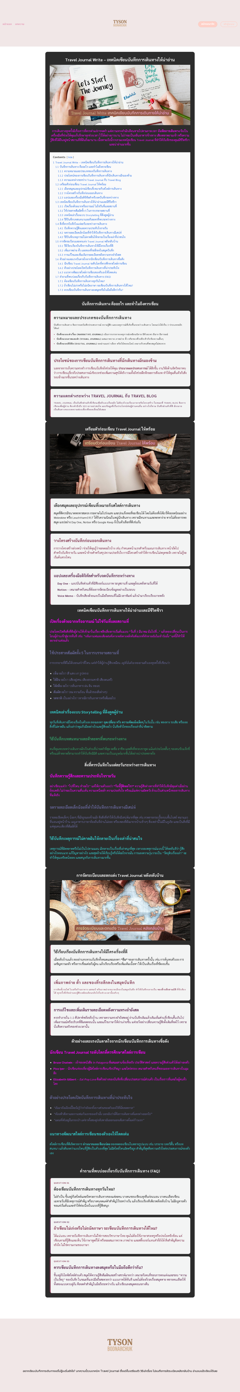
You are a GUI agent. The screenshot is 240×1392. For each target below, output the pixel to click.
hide (70, 157)
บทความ (19, 24)
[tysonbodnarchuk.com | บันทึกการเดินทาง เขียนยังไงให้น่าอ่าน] (120, 23)
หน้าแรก (7, 24)
